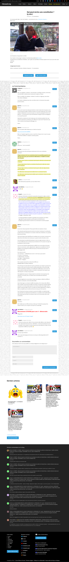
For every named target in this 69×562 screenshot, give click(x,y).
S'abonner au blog (28, 75)
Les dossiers (10, 542)
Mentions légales (29, 560)
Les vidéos (10, 543)
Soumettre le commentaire (49, 367)
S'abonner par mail (40, 537)
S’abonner (10, 539)
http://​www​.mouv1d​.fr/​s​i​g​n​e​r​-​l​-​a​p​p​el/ (25, 316)
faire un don (39, 58)
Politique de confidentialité (39, 560)
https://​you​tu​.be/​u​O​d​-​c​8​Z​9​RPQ (24, 131)
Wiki (8, 537)
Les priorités (10, 540)
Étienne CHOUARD (13, 450)
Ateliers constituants (14, 68)
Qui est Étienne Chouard (20, 560)
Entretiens (20, 68)
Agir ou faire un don (41, 75)
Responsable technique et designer (52, 560)
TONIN (11, 511)
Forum (9, 536)
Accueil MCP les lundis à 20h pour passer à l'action (11, 1)
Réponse (54, 88)
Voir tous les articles (13, 437)
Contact (9, 547)
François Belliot (12, 519)
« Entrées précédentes (11, 434)
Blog (9, 544)
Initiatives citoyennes (27, 68)
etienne (20, 179)
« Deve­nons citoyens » (42, 19)
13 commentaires (35, 16)
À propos (10, 546)
